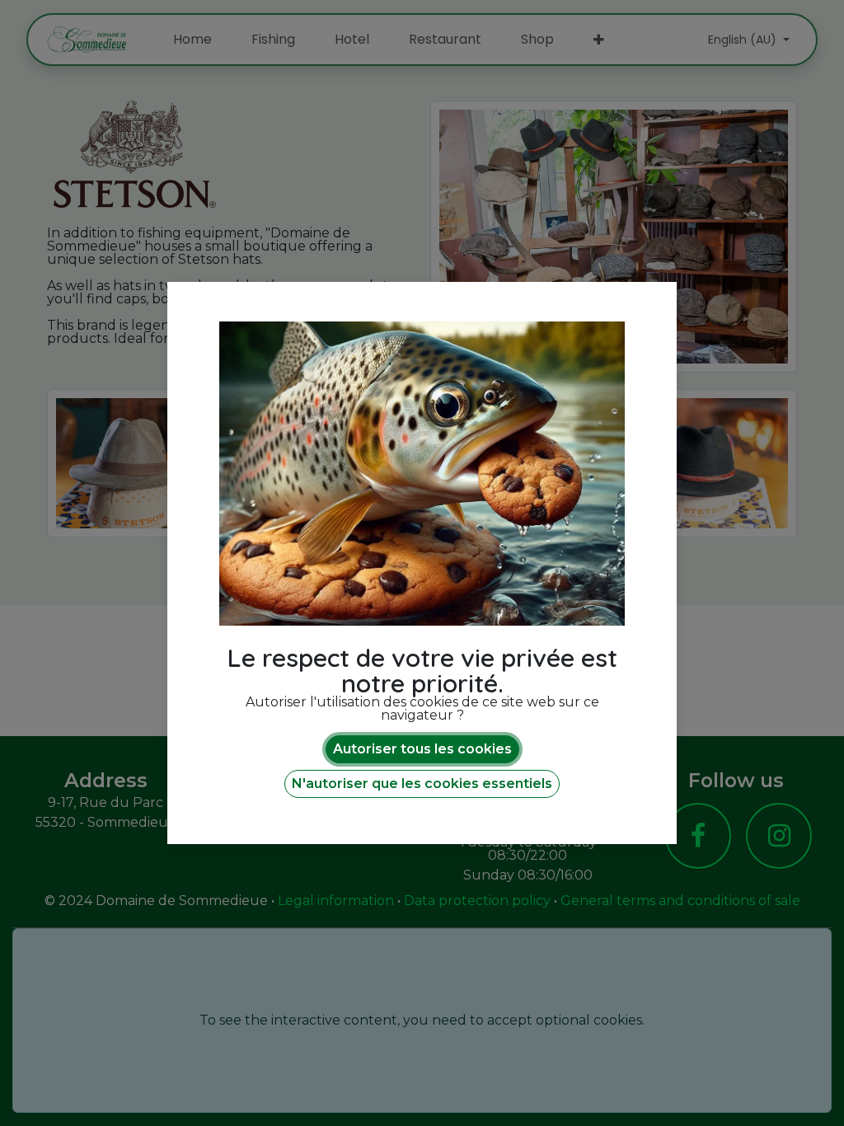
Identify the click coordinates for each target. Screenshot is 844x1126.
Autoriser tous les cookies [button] (422, 749)
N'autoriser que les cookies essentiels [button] (422, 783)
